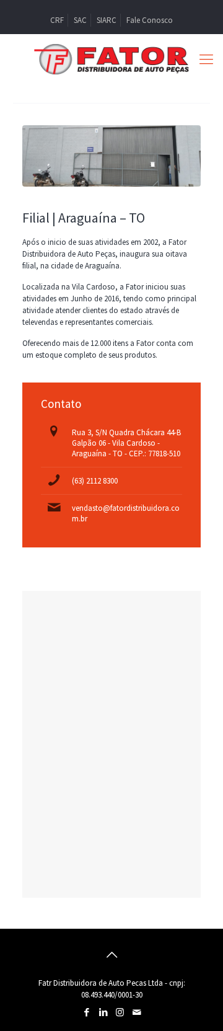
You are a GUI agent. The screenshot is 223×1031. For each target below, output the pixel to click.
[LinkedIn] (103, 1012)
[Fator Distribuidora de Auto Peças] (111, 58)
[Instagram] (119, 1012)
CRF (57, 20)
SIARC (106, 20)
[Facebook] (86, 1012)
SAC (80, 20)
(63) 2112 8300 (95, 481)
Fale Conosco (149, 20)
